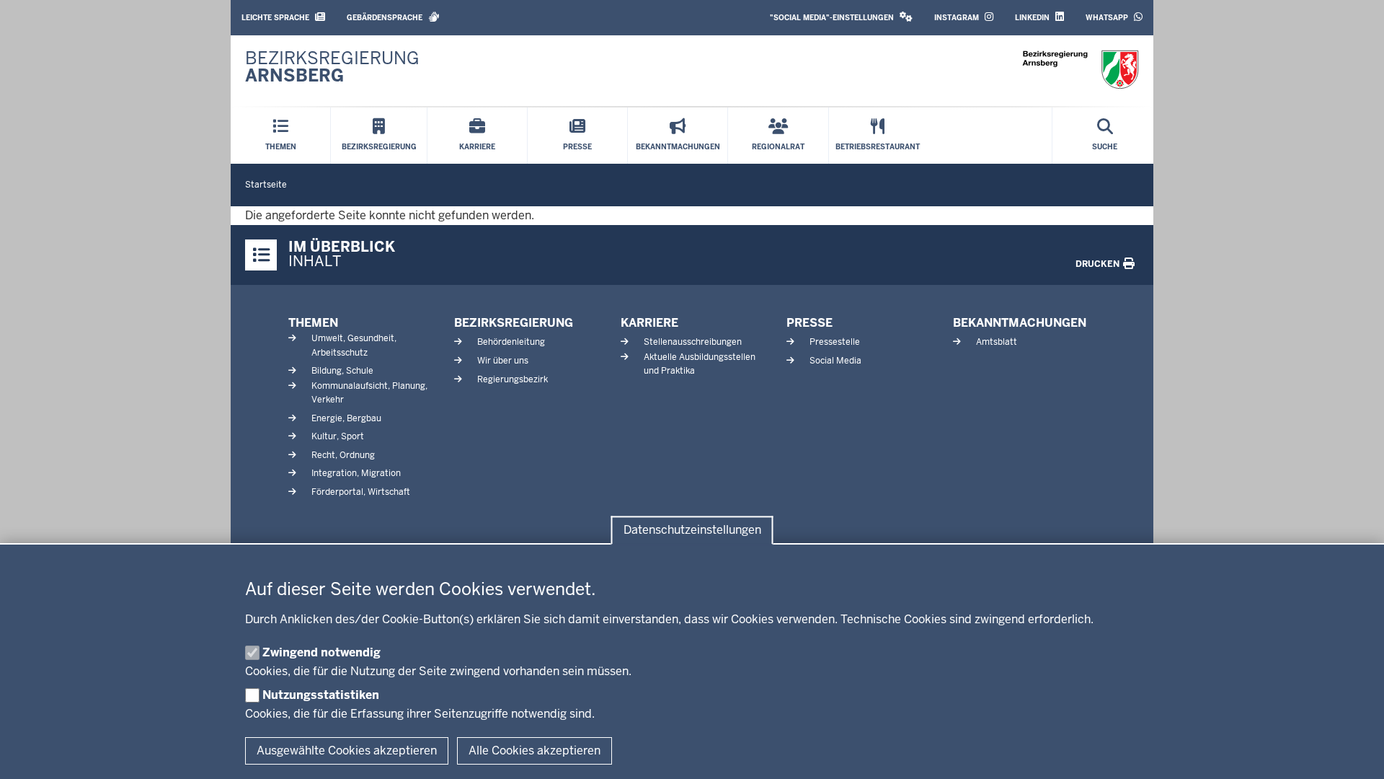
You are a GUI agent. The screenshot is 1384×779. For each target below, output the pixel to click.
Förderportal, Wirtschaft (360, 492)
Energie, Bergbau (346, 418)
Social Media (835, 360)
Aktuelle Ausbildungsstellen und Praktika (699, 364)
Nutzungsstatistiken (320, 695)
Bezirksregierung (513, 322)
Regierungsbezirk (512, 379)
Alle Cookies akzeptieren (534, 750)
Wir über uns (502, 360)
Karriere (649, 322)
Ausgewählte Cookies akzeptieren (347, 750)
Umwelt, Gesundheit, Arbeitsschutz (353, 345)
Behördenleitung (511, 342)
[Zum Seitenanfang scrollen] (1355, 752)
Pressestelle (834, 342)
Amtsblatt (996, 342)
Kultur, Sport (337, 436)
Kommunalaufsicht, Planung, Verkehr (369, 392)
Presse (809, 322)
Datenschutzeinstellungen (692, 530)
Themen (313, 322)
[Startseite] (1080, 69)
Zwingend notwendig (321, 652)
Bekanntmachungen (1019, 322)
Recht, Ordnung (343, 455)
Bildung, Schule (342, 371)
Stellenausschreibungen (693, 342)
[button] (841, 17)
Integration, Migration (356, 473)
